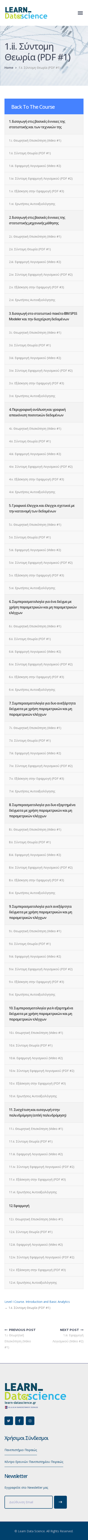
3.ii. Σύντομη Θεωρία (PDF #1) (30, 345)
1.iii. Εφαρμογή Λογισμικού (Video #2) (35, 166)
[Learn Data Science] (25, 13)
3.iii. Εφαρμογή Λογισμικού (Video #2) (35, 358)
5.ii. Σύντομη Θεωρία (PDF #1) (30, 537)
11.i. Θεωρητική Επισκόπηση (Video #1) (36, 1129)
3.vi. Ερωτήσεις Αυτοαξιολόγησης (32, 396)
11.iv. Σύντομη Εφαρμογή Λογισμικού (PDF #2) (41, 1167)
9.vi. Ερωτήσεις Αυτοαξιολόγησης (32, 994)
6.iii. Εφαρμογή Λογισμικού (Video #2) (35, 651)
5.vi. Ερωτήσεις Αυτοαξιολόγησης (32, 588)
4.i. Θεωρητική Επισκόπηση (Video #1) (35, 428)
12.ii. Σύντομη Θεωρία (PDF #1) (31, 1232)
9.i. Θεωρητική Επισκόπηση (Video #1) (35, 931)
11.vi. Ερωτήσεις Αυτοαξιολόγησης (33, 1192)
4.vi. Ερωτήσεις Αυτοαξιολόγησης (32, 492)
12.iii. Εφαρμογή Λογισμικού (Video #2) (36, 1244)
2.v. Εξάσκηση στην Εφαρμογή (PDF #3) (36, 287)
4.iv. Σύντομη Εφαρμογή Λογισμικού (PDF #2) (41, 466)
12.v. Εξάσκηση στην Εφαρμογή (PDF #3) (37, 1270)
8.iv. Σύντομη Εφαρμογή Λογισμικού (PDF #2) (41, 867)
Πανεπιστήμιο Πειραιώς (20, 1450)
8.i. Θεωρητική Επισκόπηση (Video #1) (35, 829)
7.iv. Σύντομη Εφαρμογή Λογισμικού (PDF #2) (41, 766)
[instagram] (30, 1420)
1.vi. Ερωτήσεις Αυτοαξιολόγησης (32, 204)
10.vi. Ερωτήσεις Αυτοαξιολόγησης (33, 1096)
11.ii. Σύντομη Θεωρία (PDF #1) (31, 1141)
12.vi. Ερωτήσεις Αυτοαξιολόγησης (33, 1282)
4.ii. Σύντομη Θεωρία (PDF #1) (30, 441)
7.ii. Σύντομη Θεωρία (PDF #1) (30, 740)
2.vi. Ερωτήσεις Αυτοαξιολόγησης (32, 300)
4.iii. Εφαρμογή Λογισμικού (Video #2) (35, 454)
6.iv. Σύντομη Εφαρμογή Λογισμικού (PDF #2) (41, 664)
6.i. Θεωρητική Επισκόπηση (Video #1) (35, 626)
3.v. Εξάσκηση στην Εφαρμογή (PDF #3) (36, 383)
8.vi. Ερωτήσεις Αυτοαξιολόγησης (32, 893)
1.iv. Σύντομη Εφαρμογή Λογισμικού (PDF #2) (41, 178)
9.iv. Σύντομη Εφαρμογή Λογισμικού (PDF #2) (41, 969)
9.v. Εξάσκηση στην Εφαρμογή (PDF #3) (36, 982)
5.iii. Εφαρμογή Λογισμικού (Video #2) (35, 550)
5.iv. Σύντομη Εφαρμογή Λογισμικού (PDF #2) (41, 563)
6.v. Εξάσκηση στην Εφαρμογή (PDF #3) (36, 677)
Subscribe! (60, 1502)
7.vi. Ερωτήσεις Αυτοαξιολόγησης (32, 791)
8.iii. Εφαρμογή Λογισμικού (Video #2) (35, 855)
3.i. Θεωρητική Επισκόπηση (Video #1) (35, 332)
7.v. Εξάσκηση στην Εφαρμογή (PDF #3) (36, 778)
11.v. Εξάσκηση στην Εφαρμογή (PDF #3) (37, 1179)
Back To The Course (33, 106)
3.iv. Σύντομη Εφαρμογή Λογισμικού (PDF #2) (41, 370)
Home (8, 68)
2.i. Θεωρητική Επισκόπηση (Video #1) (35, 236)
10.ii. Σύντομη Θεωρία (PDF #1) (31, 1045)
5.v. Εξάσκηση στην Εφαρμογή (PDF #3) (36, 575)
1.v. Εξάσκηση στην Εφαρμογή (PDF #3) (36, 191)
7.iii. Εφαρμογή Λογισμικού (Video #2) (35, 753)
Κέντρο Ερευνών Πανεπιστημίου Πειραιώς (33, 1462)
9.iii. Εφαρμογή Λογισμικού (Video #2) (35, 956)
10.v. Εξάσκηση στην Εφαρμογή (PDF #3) (37, 1083)
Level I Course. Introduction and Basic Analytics (37, 1302)
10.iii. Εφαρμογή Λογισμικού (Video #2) (36, 1058)
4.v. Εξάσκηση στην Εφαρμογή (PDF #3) (36, 479)
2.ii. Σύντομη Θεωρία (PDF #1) (30, 249)
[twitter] (8, 1420)
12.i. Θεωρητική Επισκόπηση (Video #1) (36, 1219)
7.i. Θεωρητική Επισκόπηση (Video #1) (35, 728)
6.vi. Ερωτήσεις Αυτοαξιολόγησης (32, 690)
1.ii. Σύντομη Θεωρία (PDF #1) (30, 153)
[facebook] (19, 1420)
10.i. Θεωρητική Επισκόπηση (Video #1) (36, 1033)
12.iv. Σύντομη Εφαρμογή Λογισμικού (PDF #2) (41, 1257)
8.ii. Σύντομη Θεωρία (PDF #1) (30, 842)
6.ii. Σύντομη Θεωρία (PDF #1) (30, 639)
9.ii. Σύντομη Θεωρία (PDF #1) (30, 944)
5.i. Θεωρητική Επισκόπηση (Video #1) (35, 524)
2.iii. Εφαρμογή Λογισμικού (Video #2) (35, 262)
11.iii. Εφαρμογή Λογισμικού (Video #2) (36, 1154)
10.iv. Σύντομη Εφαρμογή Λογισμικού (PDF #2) (41, 1071)
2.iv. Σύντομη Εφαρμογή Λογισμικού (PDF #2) (41, 274)
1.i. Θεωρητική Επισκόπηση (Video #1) (35, 140)
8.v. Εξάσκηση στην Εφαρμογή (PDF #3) (36, 880)
